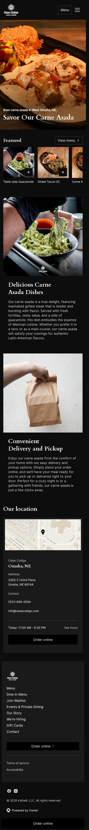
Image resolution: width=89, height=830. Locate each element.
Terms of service (18, 763)
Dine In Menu (17, 694)
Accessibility (15, 769)
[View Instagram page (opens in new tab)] (15, 790)
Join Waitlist (16, 700)
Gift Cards (15, 725)
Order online (43, 640)
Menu (65, 10)
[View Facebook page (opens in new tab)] (9, 790)
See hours (71, 627)
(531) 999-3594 (19, 603)
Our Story (14, 713)
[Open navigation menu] (77, 10)
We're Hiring (16, 719)
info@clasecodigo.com (23, 612)
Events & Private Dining (25, 707)
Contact (13, 731)
